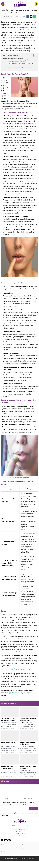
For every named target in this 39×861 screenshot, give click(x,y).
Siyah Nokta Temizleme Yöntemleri (28, 767)
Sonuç (7, 69)
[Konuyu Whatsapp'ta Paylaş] (34, 16)
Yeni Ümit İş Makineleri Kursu (19, 834)
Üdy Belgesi (19, 832)
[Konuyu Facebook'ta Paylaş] (27, 16)
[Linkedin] (5, 840)
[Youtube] (7, 840)
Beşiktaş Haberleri (19, 836)
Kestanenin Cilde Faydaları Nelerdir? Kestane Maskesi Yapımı (9, 768)
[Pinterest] (10, 840)
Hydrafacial (16, 693)
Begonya (19, 828)
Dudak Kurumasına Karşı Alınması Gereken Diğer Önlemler (21, 64)
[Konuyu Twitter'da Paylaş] (31, 16)
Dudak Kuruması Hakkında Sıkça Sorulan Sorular (19, 67)
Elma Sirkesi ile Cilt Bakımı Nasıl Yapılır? (8, 719)
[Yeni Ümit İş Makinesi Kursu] (19, 669)
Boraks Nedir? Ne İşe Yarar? (8, 743)
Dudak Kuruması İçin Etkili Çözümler (18, 61)
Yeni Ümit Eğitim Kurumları (19, 830)
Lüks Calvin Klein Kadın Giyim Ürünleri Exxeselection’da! (28, 720)
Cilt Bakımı (10, 13)
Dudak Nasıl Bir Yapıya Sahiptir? (13, 58)
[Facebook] (2, 840)
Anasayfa (4, 13)
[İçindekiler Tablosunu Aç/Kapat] (34, 55)
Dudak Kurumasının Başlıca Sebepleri (18, 60)
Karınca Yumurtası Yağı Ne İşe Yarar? (28, 743)
